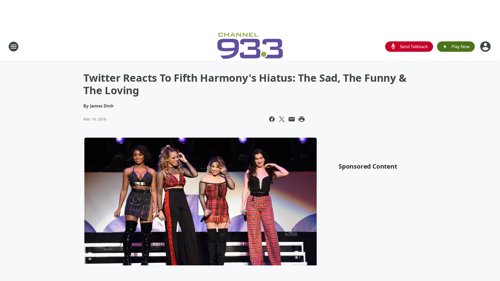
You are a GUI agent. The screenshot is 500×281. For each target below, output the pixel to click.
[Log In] (486, 46)
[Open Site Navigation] (13, 46)
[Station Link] (250, 46)
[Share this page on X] (281, 119)
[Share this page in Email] (291, 119)
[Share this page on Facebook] (272, 119)
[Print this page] (301, 119)
